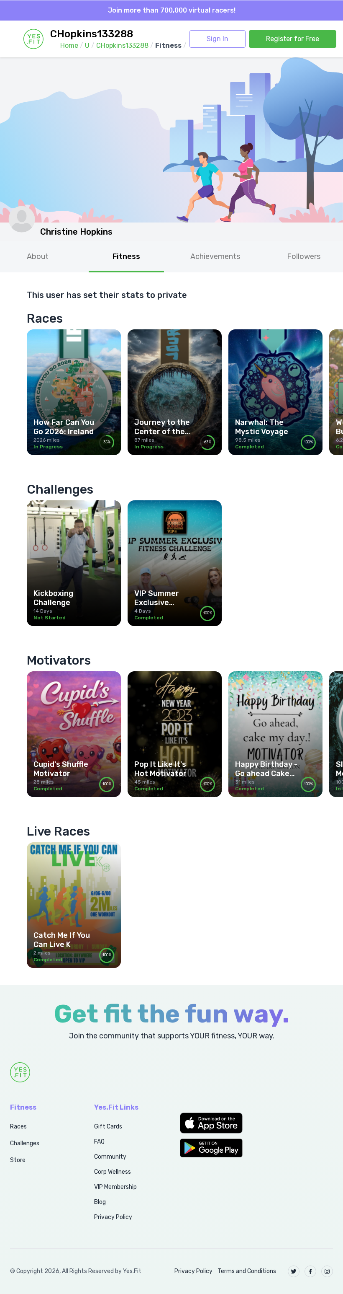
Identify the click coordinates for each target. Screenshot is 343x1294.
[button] (214, 1123)
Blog (100, 1202)
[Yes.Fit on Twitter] (293, 1271)
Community (110, 1156)
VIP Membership (115, 1186)
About (38, 256)
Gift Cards (108, 1126)
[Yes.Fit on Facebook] (310, 1271)
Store (18, 1160)
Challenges (24, 1143)
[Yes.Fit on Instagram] (327, 1271)
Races (18, 1126)
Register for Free (292, 39)
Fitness (126, 256)
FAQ (99, 1141)
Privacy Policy (113, 1217)
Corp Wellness (112, 1171)
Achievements (215, 256)
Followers (303, 256)
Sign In (217, 39)
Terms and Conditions (247, 1271)
